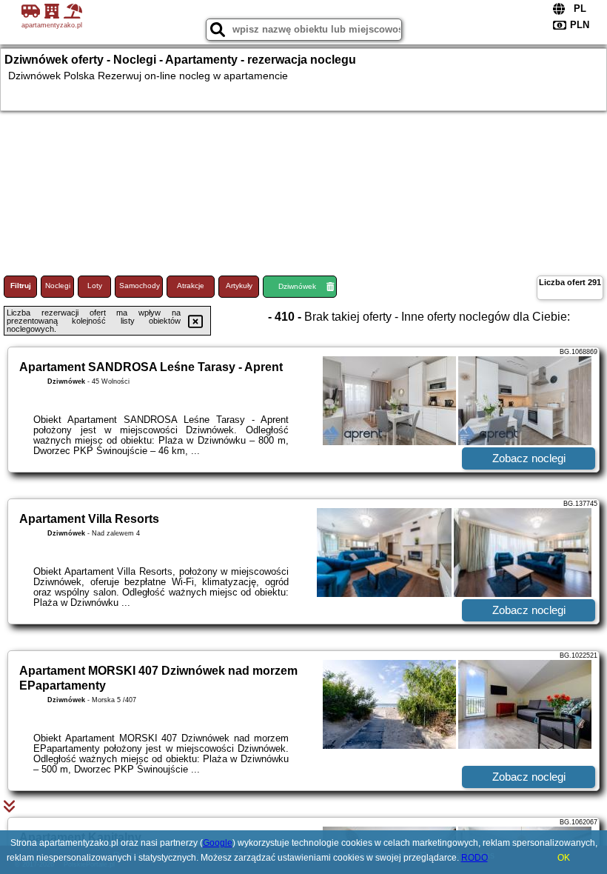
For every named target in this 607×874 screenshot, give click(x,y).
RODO (474, 858)
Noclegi (57, 285)
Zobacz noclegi (529, 458)
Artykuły (239, 285)
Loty (94, 285)
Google (217, 843)
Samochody (139, 285)
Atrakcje (190, 285)
